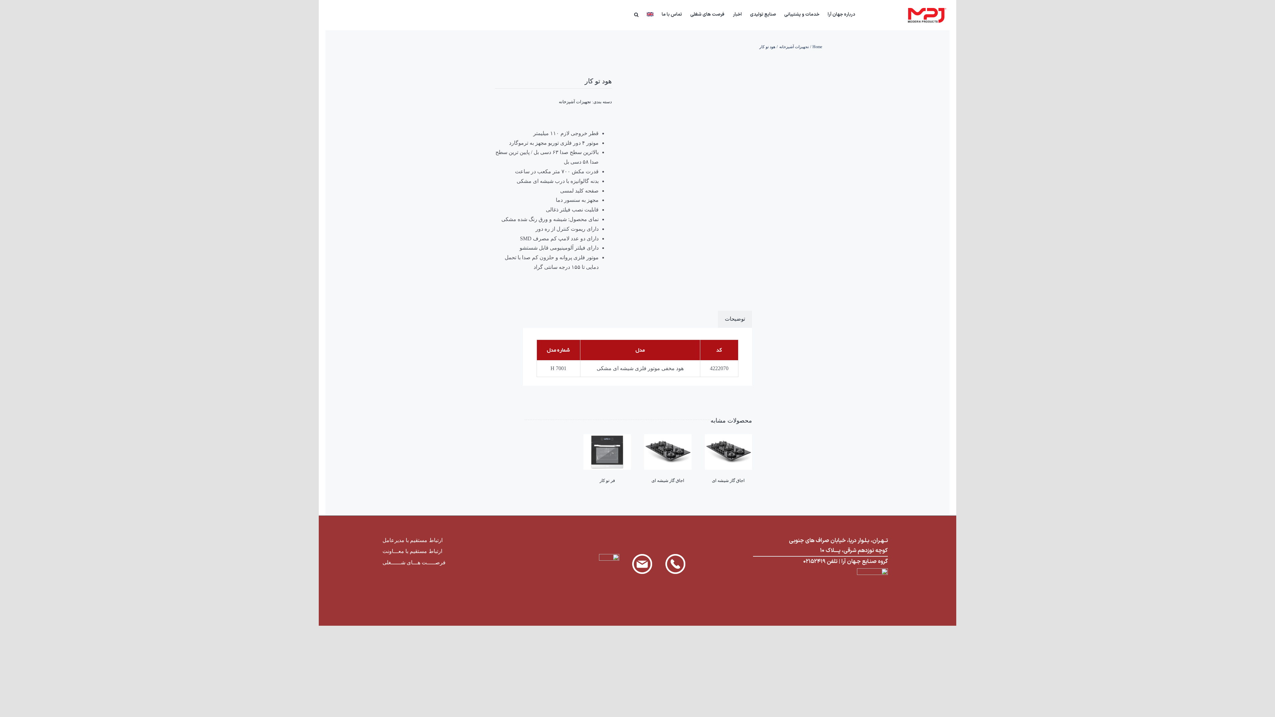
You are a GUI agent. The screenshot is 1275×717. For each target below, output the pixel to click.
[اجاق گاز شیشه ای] (728, 438)
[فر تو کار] (607, 438)
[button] (636, 14)
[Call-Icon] (675, 556)
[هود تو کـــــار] (721, 152)
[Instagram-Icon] (609, 556)
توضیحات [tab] (735, 319)
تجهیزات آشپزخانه (575, 101)
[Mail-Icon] (642, 556)
